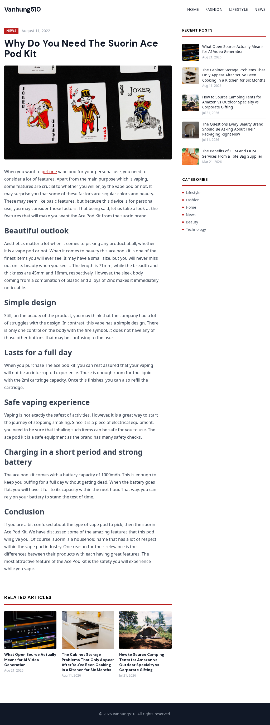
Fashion (214, 9)
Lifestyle (238, 9)
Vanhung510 (22, 9)
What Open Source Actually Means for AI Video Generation (30, 659)
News (260, 9)
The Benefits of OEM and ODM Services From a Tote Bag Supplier (232, 153)
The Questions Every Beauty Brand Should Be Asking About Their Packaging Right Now (232, 129)
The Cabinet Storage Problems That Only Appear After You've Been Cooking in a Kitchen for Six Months (88, 662)
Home (193, 9)
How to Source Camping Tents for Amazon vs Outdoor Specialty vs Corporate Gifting (141, 662)
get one (49, 171)
